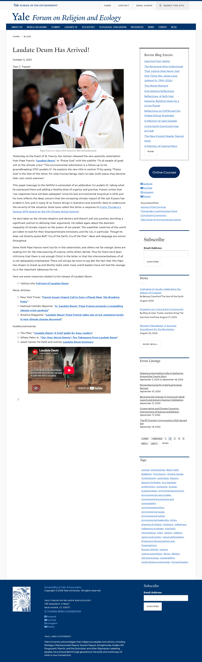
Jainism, (168, 532)
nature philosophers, (173, 537)
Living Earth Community (153, 215)
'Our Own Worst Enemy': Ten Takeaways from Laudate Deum (79, 337)
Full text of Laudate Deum (52, 283)
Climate (55, 27)
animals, (145, 469)
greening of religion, (151, 524)
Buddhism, (146, 474)
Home (16, 36)
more (165, 443)
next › (145, 443)
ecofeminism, (148, 486)
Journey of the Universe (153, 207)
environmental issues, (153, 511)
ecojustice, (162, 486)
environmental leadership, (155, 520)
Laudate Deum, (46, 160)
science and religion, (152, 553)
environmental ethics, (153, 507)
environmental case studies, (156, 495)
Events (163, 27)
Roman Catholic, (150, 549)
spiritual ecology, (150, 558)
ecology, (173, 486)
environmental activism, (171, 490)
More (150, 151)
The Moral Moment (156, 85)
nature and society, (151, 537)
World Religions (37, 27)
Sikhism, (176, 553)
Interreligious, (148, 532)
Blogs (27, 36)
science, (164, 549)
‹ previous (157, 438)
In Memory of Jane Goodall (160, 120)
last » (154, 443)
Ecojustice (88, 27)
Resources (137, 27)
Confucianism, (149, 478)
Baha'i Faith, (173, 469)
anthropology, (158, 469)
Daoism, (174, 478)
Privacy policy (74, 587)
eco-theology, (169, 482)
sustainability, (167, 558)
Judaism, (178, 532)
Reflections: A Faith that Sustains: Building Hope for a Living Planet (161, 101)
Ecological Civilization (112, 27)
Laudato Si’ (71, 27)
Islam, (160, 532)
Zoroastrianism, (180, 562)
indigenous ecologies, (152, 528)
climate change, (175, 474)
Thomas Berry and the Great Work (158, 211)
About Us (17, 27)
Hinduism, (168, 524)
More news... (150, 344)
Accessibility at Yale (55, 587)
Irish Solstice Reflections (159, 91)
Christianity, (159, 474)
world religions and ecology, (156, 562)
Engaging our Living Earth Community (162, 309)
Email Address (153, 248)
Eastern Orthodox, (151, 482)
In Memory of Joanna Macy (160, 146)
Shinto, (167, 553)
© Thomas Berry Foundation (62, 611)
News (151, 27)
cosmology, (163, 478)
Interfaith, (170, 528)
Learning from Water (157, 61)
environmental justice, (153, 516)
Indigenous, (180, 524)
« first (145, 438)
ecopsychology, (149, 490)
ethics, (173, 520)
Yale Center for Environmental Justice (160, 219)
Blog (174, 27)
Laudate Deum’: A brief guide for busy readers (63, 333)
